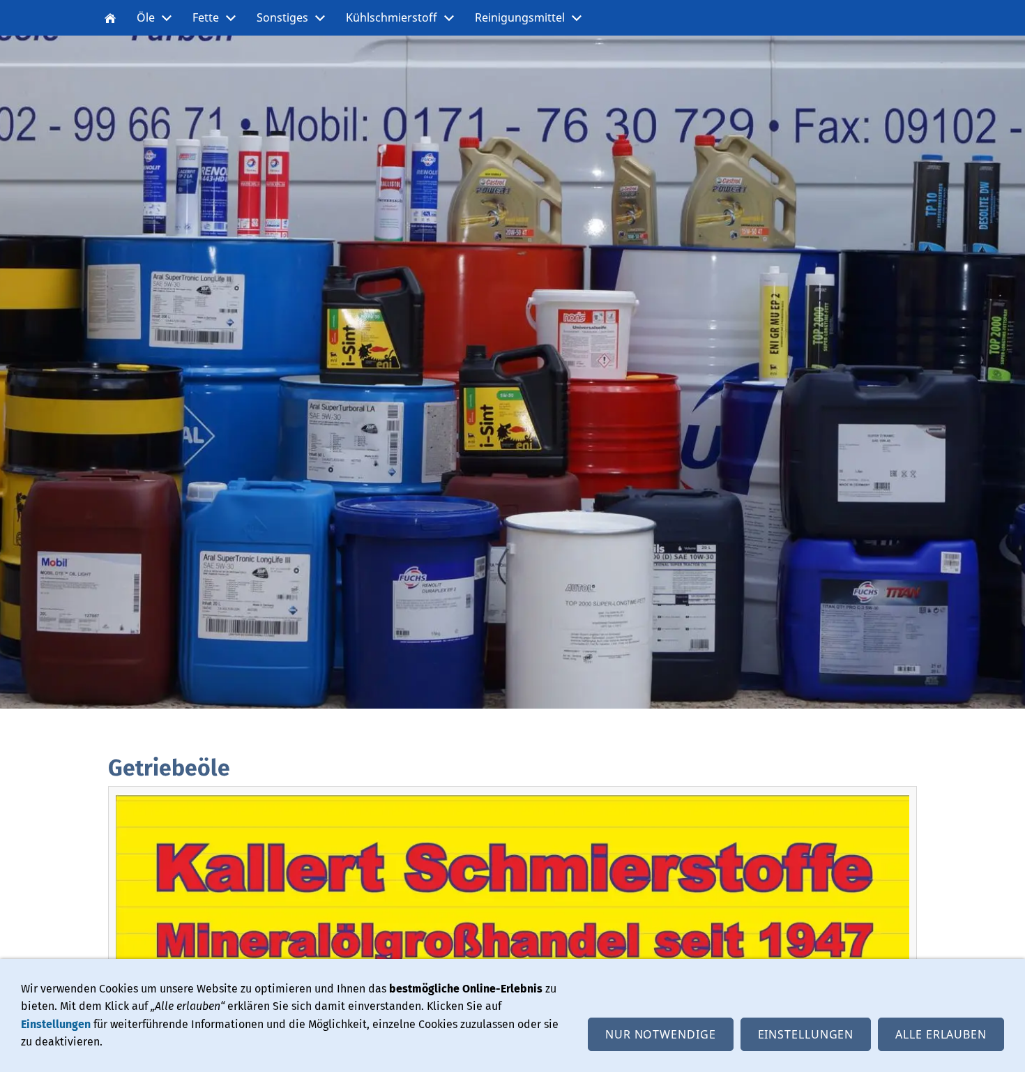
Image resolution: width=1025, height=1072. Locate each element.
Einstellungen (56, 1024)
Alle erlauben (941, 1034)
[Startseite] (110, 18)
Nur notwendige (660, 1034)
